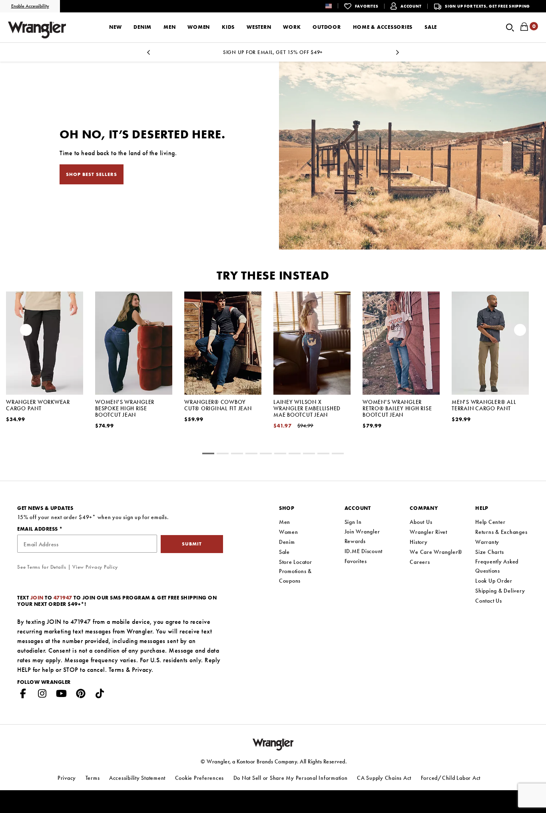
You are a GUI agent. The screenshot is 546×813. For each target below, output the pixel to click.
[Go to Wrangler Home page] (273, 744)
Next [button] (520, 332)
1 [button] (223, 455)
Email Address (38, 528)
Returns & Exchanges (501, 531)
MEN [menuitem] (169, 27)
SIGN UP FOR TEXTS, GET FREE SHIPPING (487, 6)
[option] (44, 367)
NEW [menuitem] (115, 27)
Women (288, 531)
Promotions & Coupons (295, 575)
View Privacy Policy (95, 566)
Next (397, 54)
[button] (334, 5)
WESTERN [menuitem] (259, 27)
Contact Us (488, 600)
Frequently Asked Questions (496, 566)
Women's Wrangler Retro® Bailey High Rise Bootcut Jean (397, 408)
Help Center (490, 521)
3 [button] (251, 455)
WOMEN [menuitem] (198, 27)
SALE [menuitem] (430, 27)
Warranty (487, 541)
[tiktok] (100, 695)
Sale (284, 551)
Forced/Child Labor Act (451, 777)
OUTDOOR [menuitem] (327, 27)
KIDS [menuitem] (228, 27)
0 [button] (208, 455)
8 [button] (323, 455)
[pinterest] (81, 695)
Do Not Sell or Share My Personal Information (290, 777)
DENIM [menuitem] (142, 27)
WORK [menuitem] (292, 27)
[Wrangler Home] (37, 30)
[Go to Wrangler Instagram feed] (42, 695)
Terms (116, 669)
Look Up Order (493, 580)
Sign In (353, 521)
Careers (420, 561)
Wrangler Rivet (428, 531)
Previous (148, 54)
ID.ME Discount (364, 551)
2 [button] (237, 455)
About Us (421, 521)
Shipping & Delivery (500, 590)
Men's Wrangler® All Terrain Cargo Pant (484, 405)
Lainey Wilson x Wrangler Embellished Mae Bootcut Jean (307, 408)
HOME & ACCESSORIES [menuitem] (383, 27)
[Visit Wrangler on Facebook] (23, 695)
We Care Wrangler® (436, 551)
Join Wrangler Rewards (362, 536)
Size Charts (489, 551)
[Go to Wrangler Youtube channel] (62, 695)
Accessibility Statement (137, 777)
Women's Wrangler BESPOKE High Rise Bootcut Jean (124, 408)
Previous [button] (26, 332)
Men (284, 521)
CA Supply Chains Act (384, 777)
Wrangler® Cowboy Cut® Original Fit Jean (218, 405)
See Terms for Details (41, 566)
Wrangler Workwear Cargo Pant (38, 405)
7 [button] (309, 455)
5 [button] (280, 455)
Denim (287, 541)
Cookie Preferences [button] (199, 777)
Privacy (142, 669)
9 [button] (338, 455)
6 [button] (295, 455)
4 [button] (266, 455)
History (418, 541)
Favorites (356, 561)
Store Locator (295, 561)
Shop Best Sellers (91, 174)
